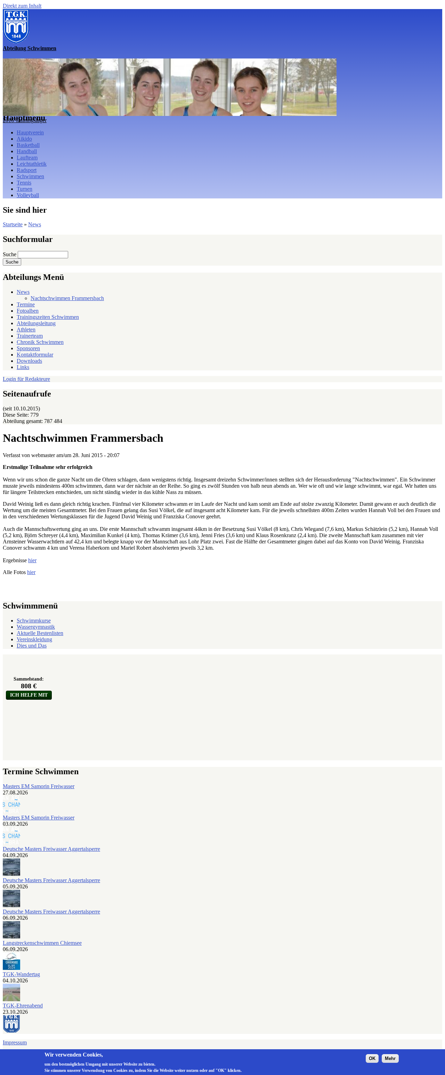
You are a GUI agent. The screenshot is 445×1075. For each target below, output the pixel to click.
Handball (27, 151)
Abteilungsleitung (36, 323)
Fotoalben (28, 311)
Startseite (13, 224)
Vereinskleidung (34, 639)
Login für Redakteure (26, 379)
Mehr (390, 1058)
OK (372, 1058)
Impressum (15, 1042)
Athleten (26, 329)
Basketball (28, 145)
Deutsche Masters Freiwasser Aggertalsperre (51, 849)
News (34, 224)
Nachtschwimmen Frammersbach (67, 298)
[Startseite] (16, 42)
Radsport (27, 170)
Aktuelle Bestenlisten (40, 633)
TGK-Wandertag (21, 974)
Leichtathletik (32, 164)
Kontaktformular (35, 355)
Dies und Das (32, 646)
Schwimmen (30, 176)
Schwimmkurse (34, 620)
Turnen (24, 189)
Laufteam (27, 157)
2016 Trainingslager (25, 120)
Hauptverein (30, 132)
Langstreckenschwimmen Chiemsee (42, 943)
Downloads (29, 361)
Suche (10, 254)
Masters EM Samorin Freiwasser (38, 786)
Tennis (24, 183)
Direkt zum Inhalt (22, 6)
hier (32, 560)
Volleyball (28, 195)
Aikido (24, 139)
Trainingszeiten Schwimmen (48, 317)
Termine (26, 304)
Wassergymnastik (36, 627)
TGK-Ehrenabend (23, 1006)
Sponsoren (28, 348)
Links (23, 367)
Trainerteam (30, 336)
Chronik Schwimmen (40, 342)
